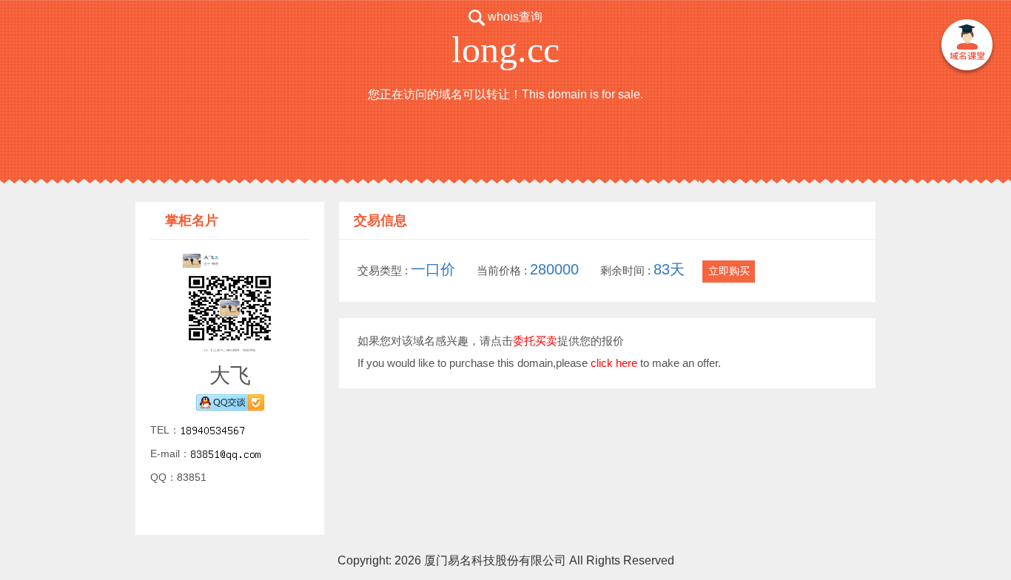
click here (614, 363)
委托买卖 (535, 340)
